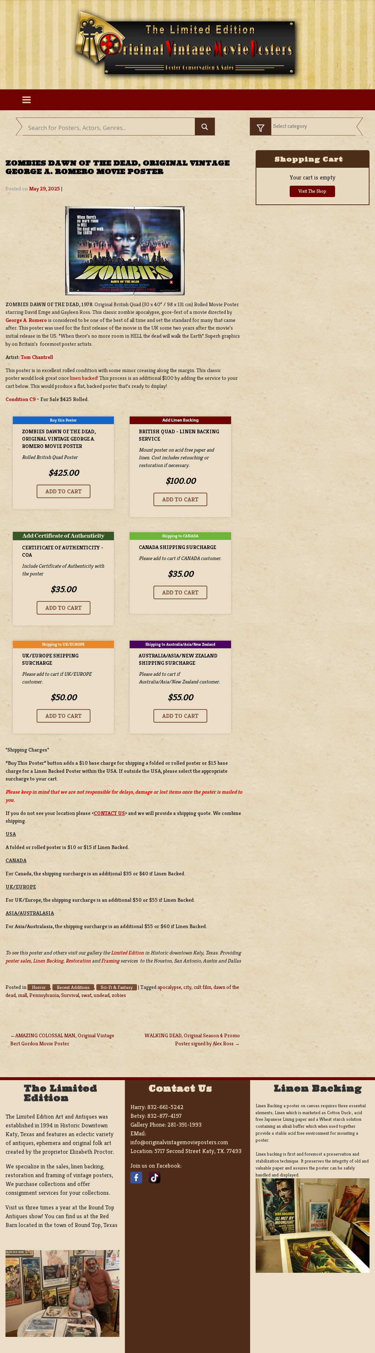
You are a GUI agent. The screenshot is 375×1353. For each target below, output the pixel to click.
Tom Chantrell (37, 357)
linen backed (83, 378)
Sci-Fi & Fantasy (117, 987)
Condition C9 (20, 399)
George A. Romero (26, 320)
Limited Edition (127, 952)
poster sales (18, 960)
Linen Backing (48, 960)
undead (101, 995)
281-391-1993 (184, 1124)
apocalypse (169, 987)
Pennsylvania (44, 995)
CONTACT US (109, 813)
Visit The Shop (312, 191)
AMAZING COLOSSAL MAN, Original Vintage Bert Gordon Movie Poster (62, 1039)
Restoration (78, 960)
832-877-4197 (164, 1116)
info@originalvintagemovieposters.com (179, 1142)
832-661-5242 (165, 1107)
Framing (110, 960)
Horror (39, 987)
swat (86, 995)
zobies (119, 995)
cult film (202, 987)
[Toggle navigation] (26, 100)
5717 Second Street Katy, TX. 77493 (198, 1151)
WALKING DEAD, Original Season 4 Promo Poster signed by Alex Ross (192, 1039)
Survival (70, 995)
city (187, 987)
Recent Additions (73, 987)
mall (22, 995)
